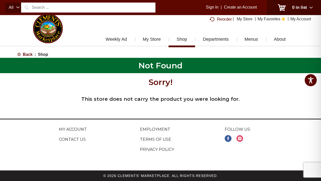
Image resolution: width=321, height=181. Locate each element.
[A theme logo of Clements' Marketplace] (48, 33)
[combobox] (13, 8)
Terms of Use (155, 139)
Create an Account (240, 7)
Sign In (212, 7)
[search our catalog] (26, 8)
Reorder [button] (224, 19)
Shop (43, 54)
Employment (155, 129)
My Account (73, 129)
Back (27, 54)
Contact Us (72, 139)
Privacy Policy (157, 149)
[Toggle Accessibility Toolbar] (310, 80)
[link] (228, 138)
